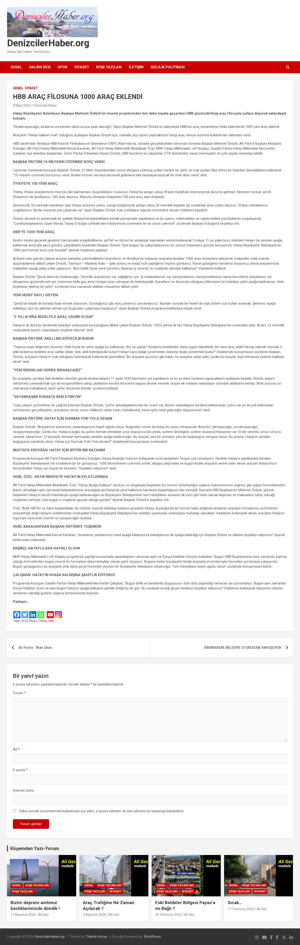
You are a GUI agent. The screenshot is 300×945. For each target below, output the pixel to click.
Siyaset (81, 67)
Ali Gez (43, 914)
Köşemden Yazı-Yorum (34, 848)
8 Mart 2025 (22, 105)
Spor (62, 67)
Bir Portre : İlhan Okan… (36, 648)
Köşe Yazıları (109, 67)
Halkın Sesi (40, 67)
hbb (51, 621)
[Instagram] (58, 611)
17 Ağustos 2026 (23, 914)
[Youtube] (50, 611)
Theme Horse (96, 936)
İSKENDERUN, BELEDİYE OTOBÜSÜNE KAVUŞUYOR (242, 648)
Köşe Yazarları (37, 885)
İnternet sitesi (23, 790)
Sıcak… (235, 902)
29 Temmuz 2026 (168, 914)
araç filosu (29, 621)
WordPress (152, 936)
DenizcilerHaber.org (48, 43)
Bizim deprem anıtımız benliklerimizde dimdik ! (35, 905)
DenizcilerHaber (45, 105)
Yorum (19, 693)
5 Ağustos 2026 (94, 914)
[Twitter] (24, 611)
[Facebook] (16, 611)
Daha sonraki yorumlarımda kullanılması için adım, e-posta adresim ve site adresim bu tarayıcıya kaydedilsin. (101, 811)
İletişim (136, 67)
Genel (16, 67)
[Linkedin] (32, 611)
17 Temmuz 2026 (241, 909)
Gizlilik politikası (167, 67)
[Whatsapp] (40, 611)
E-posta (20, 770)
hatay (42, 621)
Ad (16, 749)
